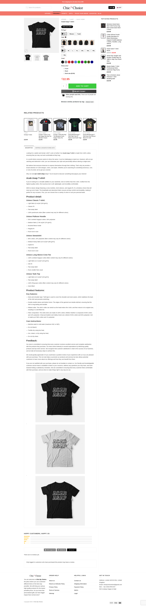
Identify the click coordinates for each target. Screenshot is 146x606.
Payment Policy (79, 587)
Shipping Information (80, 584)
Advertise (93, 13)
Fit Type (63, 30)
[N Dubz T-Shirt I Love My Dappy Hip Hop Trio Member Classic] (45, 124)
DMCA (76, 590)
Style (63, 37)
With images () (51, 550)
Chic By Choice (41, 579)
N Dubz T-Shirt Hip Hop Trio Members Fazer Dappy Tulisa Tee (59, 136)
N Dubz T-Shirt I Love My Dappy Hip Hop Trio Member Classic (45, 136)
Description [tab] (29, 147)
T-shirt (71, 19)
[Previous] (26, 35)
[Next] (56, 35)
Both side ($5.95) (70, 73)
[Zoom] (26, 50)
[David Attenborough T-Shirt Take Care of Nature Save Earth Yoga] (74, 124)
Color (63, 58)
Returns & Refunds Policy (57, 584)
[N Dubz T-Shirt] (30, 124)
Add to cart (82, 86)
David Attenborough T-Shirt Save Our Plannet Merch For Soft (89, 136)
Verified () (62, 550)
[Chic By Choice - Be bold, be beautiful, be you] (73, 7)
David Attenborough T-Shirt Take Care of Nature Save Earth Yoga (74, 136)
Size (62, 46)
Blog (99, 13)
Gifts (71, 13)
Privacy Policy (53, 587)
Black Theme (81, 19)
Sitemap (51, 593)
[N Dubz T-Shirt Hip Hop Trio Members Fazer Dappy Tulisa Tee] (60, 124)
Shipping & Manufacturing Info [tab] (45, 147)
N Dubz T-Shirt (28, 134)
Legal (75, 593)
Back (66, 71)
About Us (52, 580)
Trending (56, 13)
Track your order (81, 13)
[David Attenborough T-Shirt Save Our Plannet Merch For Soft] (89, 124)
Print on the (64, 65)
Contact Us (77, 580)
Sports (64, 13)
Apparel (48, 13)
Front (66, 68)
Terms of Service (54, 590)
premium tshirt (90, 101)
